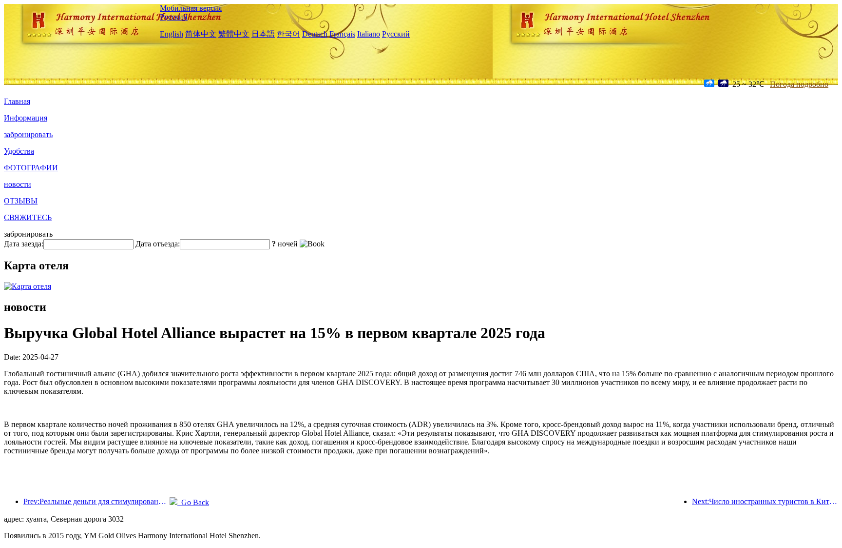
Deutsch (314, 34)
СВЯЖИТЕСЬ (28, 217)
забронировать (28, 134)
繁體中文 (233, 34)
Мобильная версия (191, 8)
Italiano (368, 34)
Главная (17, 101)
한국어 (288, 34)
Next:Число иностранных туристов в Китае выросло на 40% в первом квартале (765, 501)
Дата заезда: (23, 244)
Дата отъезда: (157, 244)
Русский (174, 17)
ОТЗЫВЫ (21, 201)
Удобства (19, 151)
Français (342, 34)
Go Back (193, 502)
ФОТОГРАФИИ (31, 167)
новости (17, 184)
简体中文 (200, 34)
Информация (25, 118)
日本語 (263, 34)
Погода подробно (799, 84)
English (171, 34)
